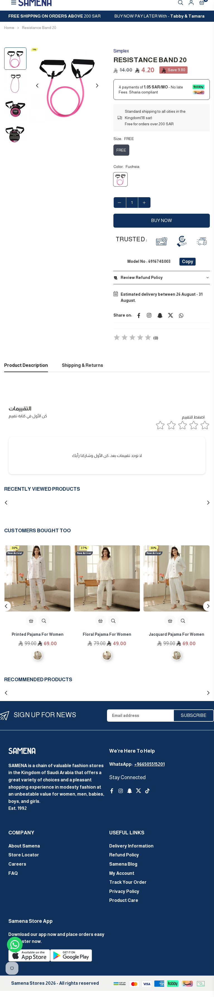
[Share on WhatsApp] (181, 315)
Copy (187, 261)
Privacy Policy (124, 891)
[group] (67, 85)
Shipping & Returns (82, 365)
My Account (121, 873)
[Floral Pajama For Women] (107, 578)
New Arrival (15, 553)
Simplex (121, 51)
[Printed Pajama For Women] (37, 578)
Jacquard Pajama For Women (176, 634)
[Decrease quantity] (120, 202)
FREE (121, 150)
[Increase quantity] (144, 202)
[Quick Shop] (31, 620)
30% (15, 548)
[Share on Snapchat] (160, 315)
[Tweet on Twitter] (170, 315)
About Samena (24, 846)
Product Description (26, 365)
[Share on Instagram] (149, 315)
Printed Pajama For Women (38, 634)
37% (84, 548)
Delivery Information (131, 846)
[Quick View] (44, 620)
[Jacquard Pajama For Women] (177, 578)
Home (9, 27)
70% (34, 49)
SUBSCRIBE (193, 715)
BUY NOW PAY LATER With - (160, 16)
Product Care (123, 900)
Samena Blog (123, 864)
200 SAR (54, 16)
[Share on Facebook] (138, 315)
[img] (132, 338)
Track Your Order (128, 882)
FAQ (13, 873)
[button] (97, 86)
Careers (17, 864)
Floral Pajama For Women (107, 634)
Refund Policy (124, 854)
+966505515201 (149, 764)
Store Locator (23, 854)
